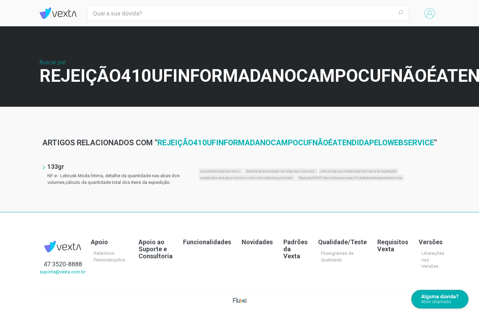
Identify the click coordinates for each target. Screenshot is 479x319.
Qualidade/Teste (342, 242)
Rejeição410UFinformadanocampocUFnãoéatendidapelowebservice (350, 178)
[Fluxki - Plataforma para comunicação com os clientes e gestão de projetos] (240, 300)
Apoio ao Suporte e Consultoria (156, 249)
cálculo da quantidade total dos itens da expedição (358, 171)
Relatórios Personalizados (109, 256)
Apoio (99, 242)
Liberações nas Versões (432, 260)
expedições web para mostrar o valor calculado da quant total (247, 178)
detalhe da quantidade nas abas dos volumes (280, 171)
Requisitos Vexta (392, 245)
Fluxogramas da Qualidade (337, 256)
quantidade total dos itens (221, 171)
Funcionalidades (207, 242)
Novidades (257, 242)
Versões (431, 242)
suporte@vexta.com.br (63, 271)
